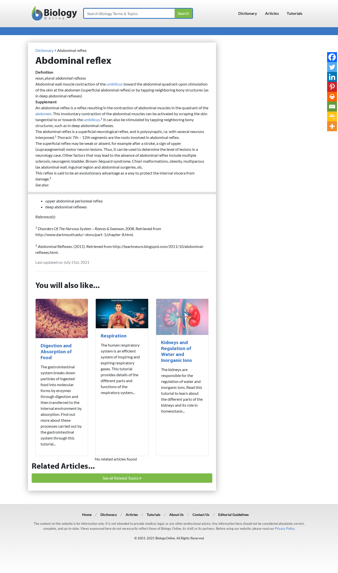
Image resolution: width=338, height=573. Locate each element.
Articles (272, 13)
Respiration (113, 336)
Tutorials (294, 13)
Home (87, 514)
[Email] (332, 106)
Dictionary (247, 13)
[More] (332, 126)
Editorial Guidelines (233, 514)
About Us (176, 514)
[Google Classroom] (332, 116)
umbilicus (114, 84)
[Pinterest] (332, 87)
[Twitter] (332, 67)
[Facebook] (332, 57)
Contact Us (201, 514)
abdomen (43, 113)
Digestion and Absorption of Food (56, 352)
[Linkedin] (332, 77)
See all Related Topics (121, 478)
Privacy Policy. (285, 528)
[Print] (332, 97)
